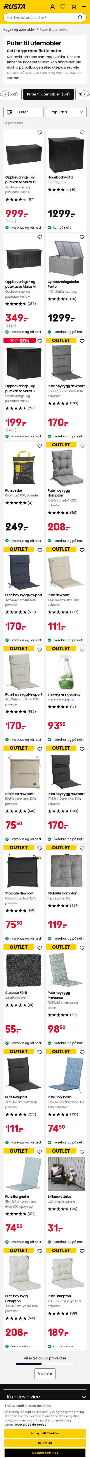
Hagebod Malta (60, 179)
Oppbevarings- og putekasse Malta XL (20, 184)
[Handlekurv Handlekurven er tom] (73, 6)
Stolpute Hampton (62, 895)
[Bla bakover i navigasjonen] (5, 93)
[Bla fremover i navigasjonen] (84, 93)
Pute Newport (63, 600)
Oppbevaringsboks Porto (63, 286)
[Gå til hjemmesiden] (14, 6)
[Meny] (84, 6)
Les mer (13, 78)
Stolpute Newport (20, 799)
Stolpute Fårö (16, 995)
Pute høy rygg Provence (63, 1000)
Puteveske (22, 493)
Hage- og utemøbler (19, 29)
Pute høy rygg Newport (66, 391)
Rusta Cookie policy (30, 1425)
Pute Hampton (64, 1301)
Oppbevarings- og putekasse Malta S (20, 393)
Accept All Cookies (45, 1433)
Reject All (45, 1443)
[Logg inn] (52, 6)
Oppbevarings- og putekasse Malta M (20, 289)
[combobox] (40, 17)
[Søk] (81, 17)
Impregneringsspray (64, 697)
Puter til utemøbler (48, 94)
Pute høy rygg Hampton (62, 497)
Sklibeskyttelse (61, 1199)
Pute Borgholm (66, 1102)
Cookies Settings (45, 1453)
